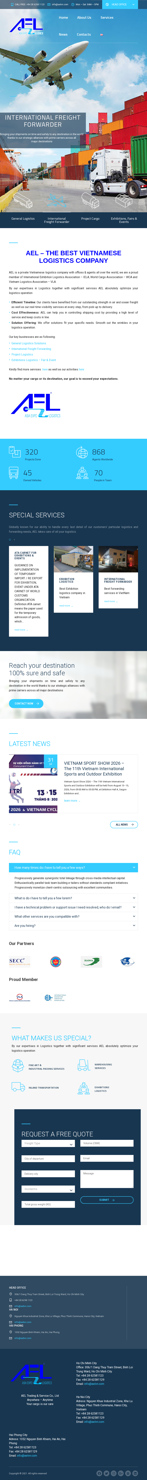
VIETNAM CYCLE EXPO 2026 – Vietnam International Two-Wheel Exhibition (96, 769)
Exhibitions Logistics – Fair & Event (33, 360)
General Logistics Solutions (28, 343)
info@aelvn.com (23, 1306)
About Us (84, 17)
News (63, 34)
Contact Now (24, 703)
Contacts (84, 34)
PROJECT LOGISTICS (117, 579)
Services (107, 17)
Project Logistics (22, 354)
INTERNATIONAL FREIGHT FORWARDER (73, 580)
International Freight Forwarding (31, 349)
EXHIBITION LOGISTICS (22, 580)
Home (63, 17)
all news (122, 824)
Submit (104, 1199)
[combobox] (48, 1143)
